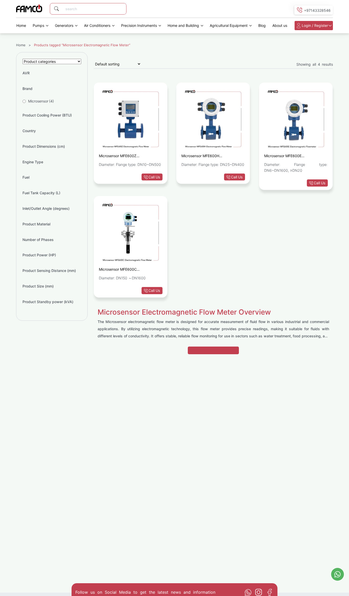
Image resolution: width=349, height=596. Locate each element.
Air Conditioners (97, 25)
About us (279, 25)
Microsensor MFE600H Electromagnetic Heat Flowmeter (208, 157)
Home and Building (183, 25)
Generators (64, 25)
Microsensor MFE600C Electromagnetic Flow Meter (122, 270)
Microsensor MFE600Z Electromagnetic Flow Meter (122, 157)
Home (21, 25)
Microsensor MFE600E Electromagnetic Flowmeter (287, 157)
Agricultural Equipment (229, 25)
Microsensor (41, 101)
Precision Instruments (139, 25)
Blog (262, 25)
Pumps (38, 25)
